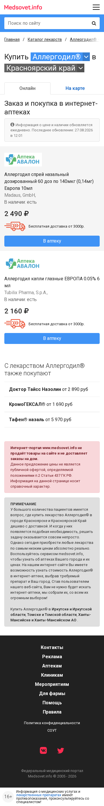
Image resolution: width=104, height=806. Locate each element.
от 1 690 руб (41, 404)
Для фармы (52, 693)
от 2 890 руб (48, 389)
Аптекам (52, 666)
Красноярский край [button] (40, 68)
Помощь (52, 702)
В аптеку (52, 241)
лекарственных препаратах (38, 795)
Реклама (52, 656)
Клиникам (52, 675)
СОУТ (52, 730)
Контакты (52, 647)
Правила (52, 712)
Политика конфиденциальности (52, 723)
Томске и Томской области (52, 614)
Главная (12, 39)
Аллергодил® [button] (57, 56)
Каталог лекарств (45, 39)
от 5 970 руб (40, 419)
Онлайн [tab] (27, 88)
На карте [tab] (75, 88)
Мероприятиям (52, 684)
